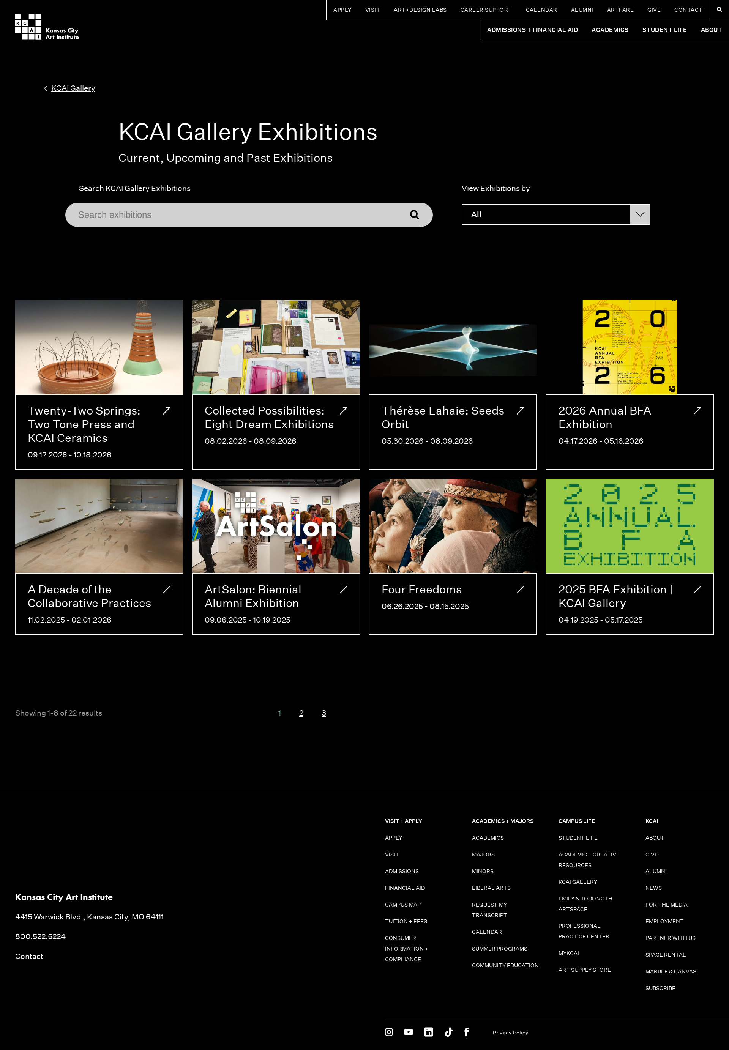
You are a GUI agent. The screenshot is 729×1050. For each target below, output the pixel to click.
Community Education (505, 965)
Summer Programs (499, 948)
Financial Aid (405, 887)
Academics (488, 837)
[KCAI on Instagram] (389, 1032)
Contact (688, 9)
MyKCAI (569, 953)
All (476, 214)
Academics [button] (610, 29)
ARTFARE (620, 9)
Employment (664, 921)
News (653, 887)
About (654, 837)
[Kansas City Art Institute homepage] (47, 27)
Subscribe (660, 988)
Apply (342, 9)
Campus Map (403, 904)
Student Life (578, 837)
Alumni (582, 9)
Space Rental (665, 954)
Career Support (486, 9)
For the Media (666, 904)
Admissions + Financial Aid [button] (532, 29)
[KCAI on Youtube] (408, 1032)
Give (654, 9)
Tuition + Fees (406, 921)
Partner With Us (670, 938)
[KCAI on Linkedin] (428, 1032)
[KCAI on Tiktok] (448, 1032)
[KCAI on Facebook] (466, 1032)
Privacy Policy (511, 1032)
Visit (372, 9)
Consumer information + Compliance (406, 949)
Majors (483, 854)
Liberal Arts (491, 887)
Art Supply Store (585, 969)
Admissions (402, 871)
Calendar (541, 9)
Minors (483, 871)
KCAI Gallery (578, 881)
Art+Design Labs (420, 9)
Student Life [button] (664, 29)
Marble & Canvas (670, 971)
